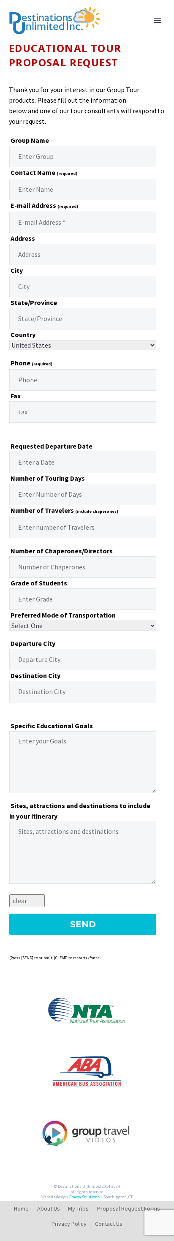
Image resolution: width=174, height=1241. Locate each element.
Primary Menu (157, 20)
